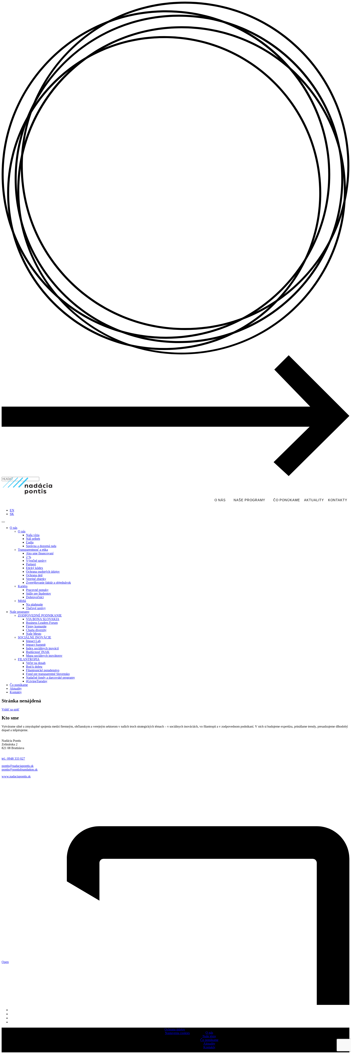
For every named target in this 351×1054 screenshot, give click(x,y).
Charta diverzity (36, 630)
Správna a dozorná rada (41, 546)
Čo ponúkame (286, 500)
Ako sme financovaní (39, 553)
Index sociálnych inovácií (42, 648)
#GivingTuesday (36, 681)
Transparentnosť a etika (33, 549)
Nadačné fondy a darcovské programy (50, 677)
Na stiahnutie (34, 604)
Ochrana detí (34, 575)
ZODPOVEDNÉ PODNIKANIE (40, 615)
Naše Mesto (33, 633)
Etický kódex (34, 568)
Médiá (22, 601)
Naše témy (209, 1036)
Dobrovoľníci (35, 597)
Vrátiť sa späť (10, 709)
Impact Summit (36, 644)
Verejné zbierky (36, 579)
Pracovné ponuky (37, 590)
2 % (28, 557)
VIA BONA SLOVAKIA (42, 619)
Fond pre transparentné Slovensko (48, 674)
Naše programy (249, 500)
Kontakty (337, 500)
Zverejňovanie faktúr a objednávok (48, 582)
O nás (220, 500)
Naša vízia (32, 535)
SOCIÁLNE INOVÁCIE (34, 637)
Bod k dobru (34, 666)
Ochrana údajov (175, 1029)
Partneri (31, 564)
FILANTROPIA (29, 659)
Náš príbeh (33, 538)
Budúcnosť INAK (38, 652)
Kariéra (22, 586)
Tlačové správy (36, 608)
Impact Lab (33, 641)
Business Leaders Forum (42, 622)
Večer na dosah (36, 663)
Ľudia (30, 542)
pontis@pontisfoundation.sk (20, 769)
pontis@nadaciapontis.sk (18, 766)
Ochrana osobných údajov (43, 571)
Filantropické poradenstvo (42, 670)
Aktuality (314, 500)
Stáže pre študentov (38, 593)
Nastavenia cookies (177, 1033)
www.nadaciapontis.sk (16, 776)
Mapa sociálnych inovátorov (44, 655)
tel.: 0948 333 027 (13, 758)
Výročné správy (36, 560)
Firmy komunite (36, 626)
